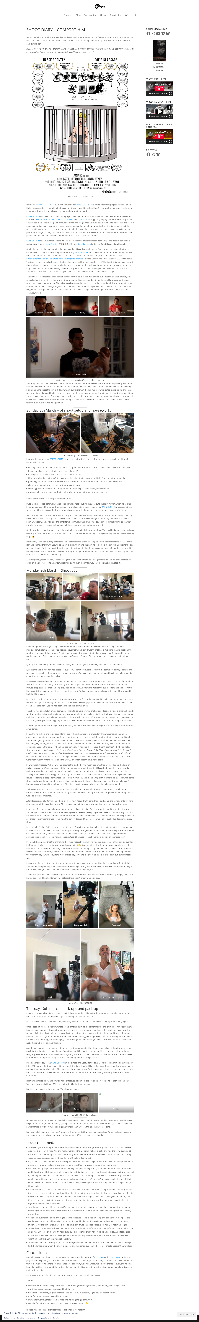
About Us (68, 15)
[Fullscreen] (170, 93)
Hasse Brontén (51, 244)
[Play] (149, 93)
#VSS (127, 15)
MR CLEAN (82, 219)
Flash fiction (115, 15)
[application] (159, 88)
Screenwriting (90, 15)
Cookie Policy (54, 1318)
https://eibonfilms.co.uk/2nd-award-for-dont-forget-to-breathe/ (55, 258)
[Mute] (167, 93)
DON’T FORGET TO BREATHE (47, 219)
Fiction (103, 15)
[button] (159, 111)
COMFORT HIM (46, 204)
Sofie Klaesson (84, 244)
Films (78, 15)
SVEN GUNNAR (68, 219)
